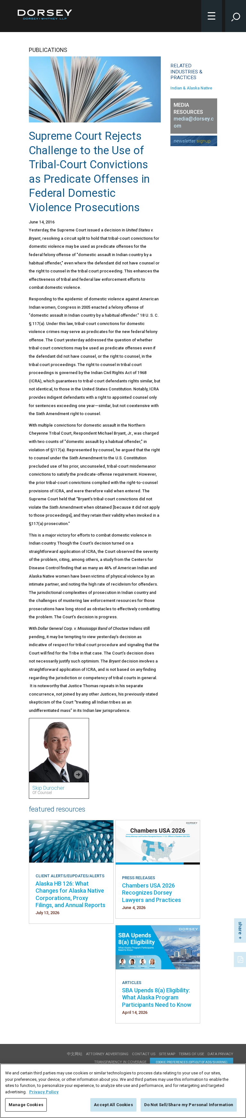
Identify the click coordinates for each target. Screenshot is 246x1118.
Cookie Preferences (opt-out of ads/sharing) (191, 1062)
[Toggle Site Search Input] (235, 16)
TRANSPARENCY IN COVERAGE (120, 1062)
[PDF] (241, 959)
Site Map (167, 1054)
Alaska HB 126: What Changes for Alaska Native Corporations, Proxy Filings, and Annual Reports (70, 894)
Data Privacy (220, 1054)
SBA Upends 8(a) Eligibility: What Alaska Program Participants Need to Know (156, 997)
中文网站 (74, 1054)
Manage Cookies (26, 1104)
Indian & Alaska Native (191, 88)
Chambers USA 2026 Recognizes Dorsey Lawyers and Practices (151, 892)
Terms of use (191, 1054)
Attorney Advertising (107, 1054)
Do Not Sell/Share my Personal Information (188, 1104)
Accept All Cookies (113, 1104)
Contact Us (143, 1054)
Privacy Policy (44, 1091)
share (240, 928)
